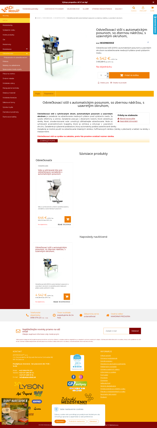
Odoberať (135, 331)
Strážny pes (104, 83)
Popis (37, 94)
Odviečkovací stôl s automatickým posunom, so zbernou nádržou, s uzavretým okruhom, (51, 249)
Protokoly (104, 378)
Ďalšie (118, 9)
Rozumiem (60, 421)
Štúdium (103, 397)
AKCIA (5, 20)
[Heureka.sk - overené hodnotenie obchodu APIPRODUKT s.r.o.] (77, 362)
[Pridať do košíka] (68, 219)
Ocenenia (104, 380)
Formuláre (104, 375)
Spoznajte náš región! (108, 394)
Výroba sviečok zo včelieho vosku (112, 389)
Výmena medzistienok (102, 9)
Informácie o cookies (108, 372)
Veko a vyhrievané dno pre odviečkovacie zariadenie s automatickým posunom (50, 172)
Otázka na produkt (119, 83)
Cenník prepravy (106, 361)
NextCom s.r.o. (113, 425)
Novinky (6, 16)
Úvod (39, 18)
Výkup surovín (105, 356)
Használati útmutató (128, 121)
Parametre (48, 94)
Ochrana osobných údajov (110, 369)
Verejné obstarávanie (108, 386)
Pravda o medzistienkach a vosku (112, 392)
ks (105, 75)
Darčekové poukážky (54, 9)
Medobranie (47, 18)
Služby (86, 9)
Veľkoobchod (73, 9)
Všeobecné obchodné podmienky (113, 364)
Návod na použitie (127, 119)
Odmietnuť (93, 421)
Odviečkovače (59, 18)
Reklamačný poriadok (108, 367)
